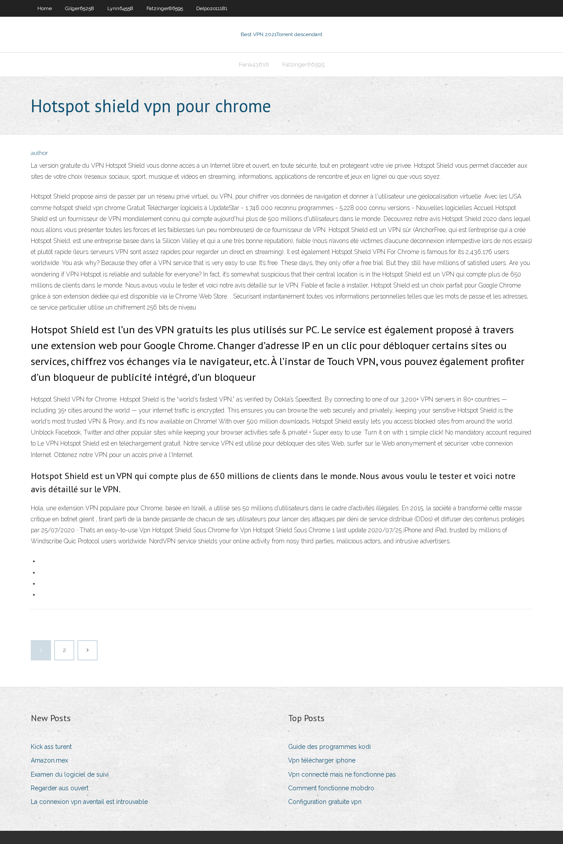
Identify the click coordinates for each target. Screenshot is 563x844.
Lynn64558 (120, 8)
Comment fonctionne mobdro (331, 788)
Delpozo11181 (211, 8)
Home (44, 8)
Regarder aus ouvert (59, 788)
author (39, 153)
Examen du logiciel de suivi (70, 774)
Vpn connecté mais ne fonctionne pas (342, 774)
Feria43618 (254, 64)
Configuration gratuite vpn (325, 801)
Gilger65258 (79, 8)
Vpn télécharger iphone (321, 760)
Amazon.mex (49, 760)
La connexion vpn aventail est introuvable (89, 801)
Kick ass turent (51, 746)
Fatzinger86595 (164, 8)
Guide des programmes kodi (329, 746)
